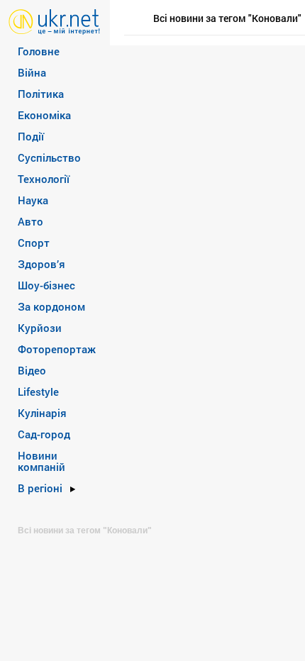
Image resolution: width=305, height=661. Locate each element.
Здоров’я (41, 264)
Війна (32, 72)
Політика (41, 93)
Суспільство (49, 157)
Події (31, 136)
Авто (30, 221)
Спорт (34, 242)
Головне (39, 51)
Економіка (44, 115)
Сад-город (44, 434)
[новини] (54, 21)
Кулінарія (42, 412)
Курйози (40, 327)
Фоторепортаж (57, 349)
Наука (33, 200)
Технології (44, 178)
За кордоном (51, 306)
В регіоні (40, 488)
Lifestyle (38, 391)
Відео (32, 370)
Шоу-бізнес (46, 285)
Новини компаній (41, 461)
